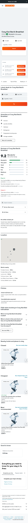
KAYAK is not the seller (8, 504)
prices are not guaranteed (7, 499)
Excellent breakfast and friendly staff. (12, 186)
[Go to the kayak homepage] (9, 6)
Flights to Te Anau (8, 482)
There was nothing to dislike (10, 192)
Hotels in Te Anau (8, 484)
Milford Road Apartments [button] (7, 363)
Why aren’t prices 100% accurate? (11, 509)
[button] (26, 1)
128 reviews (18, 34)
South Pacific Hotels (19, 516)
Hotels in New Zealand (7, 518)
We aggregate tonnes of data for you (11, 506)
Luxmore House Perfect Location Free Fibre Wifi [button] (13, 427)
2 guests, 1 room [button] (7, 44)
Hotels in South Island (18, 518)
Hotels (12, 516)
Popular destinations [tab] (20, 473)
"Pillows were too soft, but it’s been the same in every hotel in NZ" (13, 195)
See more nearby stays (21, 345)
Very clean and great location (10, 184)
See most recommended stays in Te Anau (21, 408)
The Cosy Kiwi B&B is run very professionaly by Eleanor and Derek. (13, 181)
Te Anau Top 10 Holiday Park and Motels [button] (11, 396)
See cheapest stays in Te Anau (21, 376)
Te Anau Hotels (7, 519)
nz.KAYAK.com (6, 516)
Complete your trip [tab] (8, 473)
